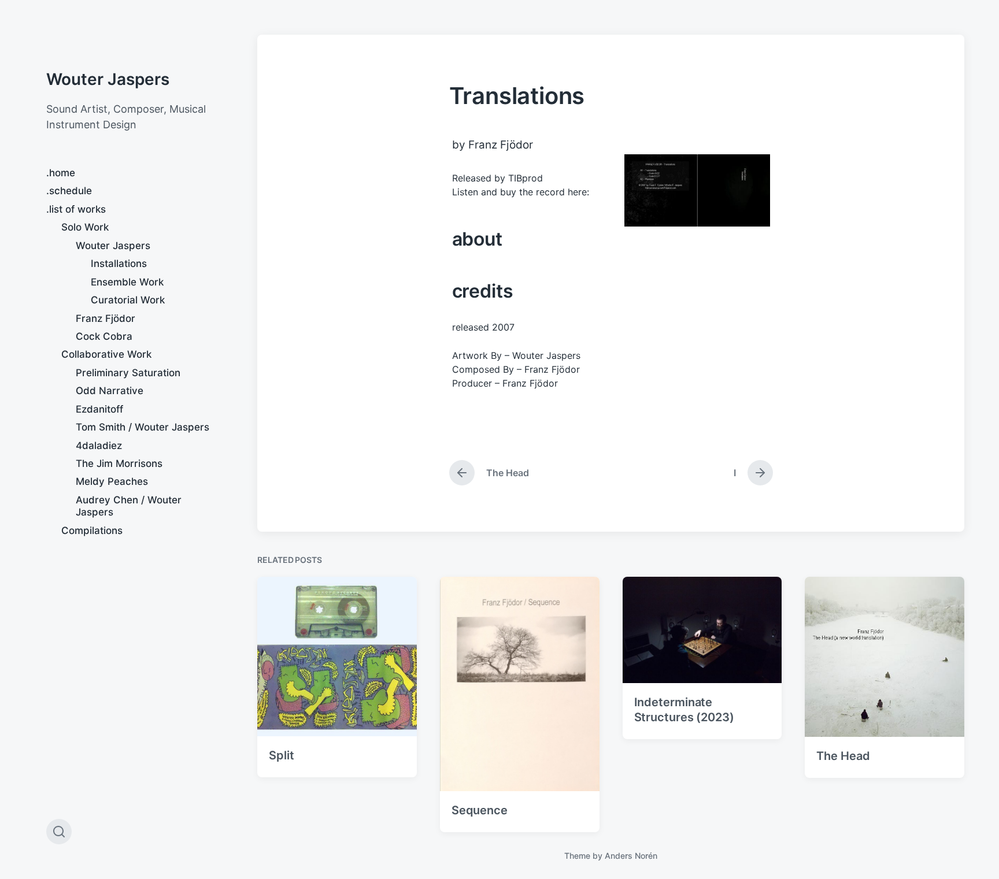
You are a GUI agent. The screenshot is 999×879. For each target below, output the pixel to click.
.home (60, 173)
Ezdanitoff (99, 409)
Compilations (92, 530)
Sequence (480, 810)
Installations (119, 263)
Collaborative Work (106, 354)
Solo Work (85, 227)
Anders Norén (631, 856)
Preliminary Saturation (128, 373)
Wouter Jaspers (107, 79)
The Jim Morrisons (119, 463)
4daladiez (99, 445)
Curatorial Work (128, 300)
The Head (843, 756)
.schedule (69, 190)
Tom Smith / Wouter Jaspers (142, 427)
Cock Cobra (104, 336)
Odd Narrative (109, 390)
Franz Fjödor (105, 318)
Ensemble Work (127, 282)
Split (281, 755)
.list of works (76, 209)
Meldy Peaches (112, 481)
